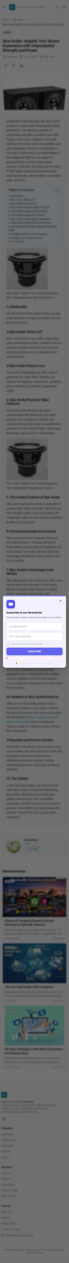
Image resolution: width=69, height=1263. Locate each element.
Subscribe (34, 651)
